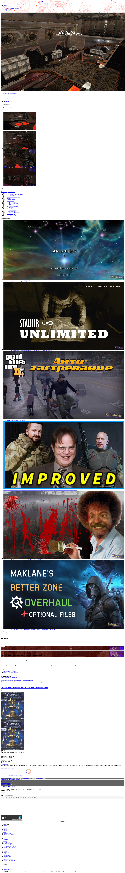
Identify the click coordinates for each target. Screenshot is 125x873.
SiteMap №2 (6, 853)
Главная (5, 825)
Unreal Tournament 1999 (11, 93)
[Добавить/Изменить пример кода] (31, 797)
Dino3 (7, 101)
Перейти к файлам (5, 632)
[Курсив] (4, 797)
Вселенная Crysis (11, 214)
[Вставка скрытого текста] (35, 797)
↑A (1, 646)
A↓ (4, 646)
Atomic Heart (10, 207)
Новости (5, 826)
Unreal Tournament (5, 680)
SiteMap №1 (6, 852)
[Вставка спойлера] (33, 797)
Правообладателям (8, 859)
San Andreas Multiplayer (12, 206)
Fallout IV (5, 839)
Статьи (5, 828)
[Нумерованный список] (18, 797)
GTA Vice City (6, 842)
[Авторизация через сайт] (11, 791)
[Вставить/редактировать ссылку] (23, 797)
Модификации (25, 680)
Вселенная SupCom (11, 215)
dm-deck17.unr (4, 677)
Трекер (5, 830)
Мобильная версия (8, 857)
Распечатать (4, 649)
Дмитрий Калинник (75, 871)
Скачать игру (11, 768)
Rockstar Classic (10, 201)
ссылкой (43, 871)
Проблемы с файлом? (6, 778)
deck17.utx (17, 677)
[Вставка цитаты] (28, 797)
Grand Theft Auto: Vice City (13, 203)
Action (2, 764)
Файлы (5, 829)
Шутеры (6, 764)
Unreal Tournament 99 (24, 687)
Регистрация (45, 1)
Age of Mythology (11, 211)
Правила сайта (7, 856)
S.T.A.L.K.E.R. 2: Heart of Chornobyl (15, 194)
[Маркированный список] (16, 797)
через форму (26, 778)
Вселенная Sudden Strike (13, 212)
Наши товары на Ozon (8, 192)
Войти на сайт (45, 3)
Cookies (5, 851)
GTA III (5, 841)
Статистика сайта (7, 869)
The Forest (9, 208)
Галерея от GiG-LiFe (8, 834)
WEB (4, 832)
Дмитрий (9, 98)
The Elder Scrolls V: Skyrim (12, 8)
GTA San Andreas (7, 843)
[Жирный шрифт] (2, 797)
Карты (31, 680)
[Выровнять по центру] (11, 797)
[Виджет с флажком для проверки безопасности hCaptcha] (11, 818)
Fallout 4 (8, 9)
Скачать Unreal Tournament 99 (10, 672)
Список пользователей (9, 860)
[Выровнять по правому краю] (13, 797)
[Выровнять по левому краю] (9, 797)
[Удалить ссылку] (26, 797)
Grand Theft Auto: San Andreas (14, 204)
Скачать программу (6, 781)
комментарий (40, 778)
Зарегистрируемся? (13, 775)
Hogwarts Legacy (10, 10)
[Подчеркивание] (6, 797)
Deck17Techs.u (11, 677)
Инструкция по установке (9, 671)
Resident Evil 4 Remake (11, 12)
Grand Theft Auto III (11, 202)
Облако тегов (6, 855)
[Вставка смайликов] (21, 797)
